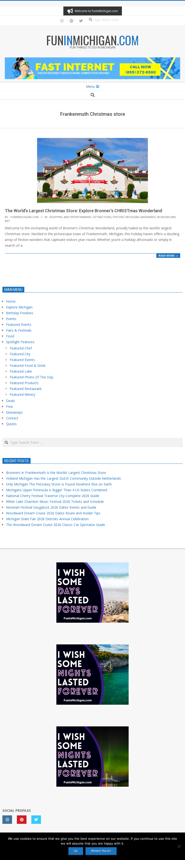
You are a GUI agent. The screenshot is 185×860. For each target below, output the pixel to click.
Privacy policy (101, 850)
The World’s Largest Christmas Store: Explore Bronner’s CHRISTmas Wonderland (83, 210)
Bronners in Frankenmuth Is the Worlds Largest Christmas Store (56, 472)
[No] (179, 846)
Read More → (168, 255)
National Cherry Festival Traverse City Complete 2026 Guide (52, 495)
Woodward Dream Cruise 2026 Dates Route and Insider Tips (53, 513)
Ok (76, 850)
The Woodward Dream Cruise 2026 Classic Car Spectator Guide (55, 524)
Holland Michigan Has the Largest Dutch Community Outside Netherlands (63, 478)
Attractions (102, 217)
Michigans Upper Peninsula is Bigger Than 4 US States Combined (56, 490)
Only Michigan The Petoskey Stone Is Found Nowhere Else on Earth (59, 484)
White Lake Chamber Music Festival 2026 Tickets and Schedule (55, 501)
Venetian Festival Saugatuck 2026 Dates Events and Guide (51, 507)
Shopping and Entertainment (70, 217)
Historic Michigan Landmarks (134, 217)
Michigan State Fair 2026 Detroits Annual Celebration (47, 519)
